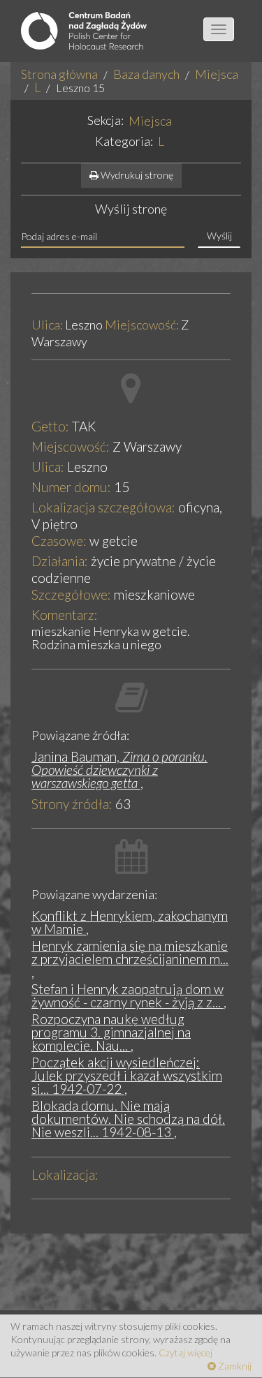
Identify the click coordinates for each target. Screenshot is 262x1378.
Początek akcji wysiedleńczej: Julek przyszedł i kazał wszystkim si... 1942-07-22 (126, 1075)
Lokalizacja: (65, 1174)
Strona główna (59, 74)
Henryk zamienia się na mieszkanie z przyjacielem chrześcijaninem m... (129, 952)
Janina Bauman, (119, 769)
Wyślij (219, 236)
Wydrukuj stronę (136, 175)
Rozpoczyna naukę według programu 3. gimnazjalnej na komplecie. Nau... (111, 1032)
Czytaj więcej (185, 1352)
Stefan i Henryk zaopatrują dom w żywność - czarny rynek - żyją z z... (127, 995)
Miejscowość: (142, 325)
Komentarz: (64, 614)
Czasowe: (59, 540)
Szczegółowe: (71, 594)
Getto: (50, 426)
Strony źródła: (71, 803)
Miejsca (216, 74)
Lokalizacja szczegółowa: (103, 507)
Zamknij (234, 1366)
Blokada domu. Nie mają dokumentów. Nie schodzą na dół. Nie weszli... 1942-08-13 (128, 1118)
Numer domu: (71, 487)
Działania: (59, 561)
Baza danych (146, 74)
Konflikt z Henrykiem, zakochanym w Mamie (129, 922)
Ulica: (47, 325)
